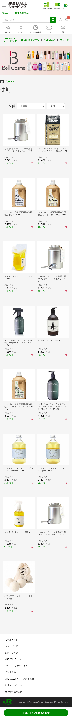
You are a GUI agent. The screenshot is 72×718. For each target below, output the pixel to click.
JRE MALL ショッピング (10, 39)
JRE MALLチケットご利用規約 (19, 679)
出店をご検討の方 (13, 685)
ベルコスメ (49, 39)
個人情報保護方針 (13, 692)
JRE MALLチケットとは (16, 665)
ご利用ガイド (11, 639)
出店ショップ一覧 (30, 39)
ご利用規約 (10, 672)
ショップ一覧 (11, 646)
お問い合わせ (11, 652)
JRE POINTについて (14, 659)
